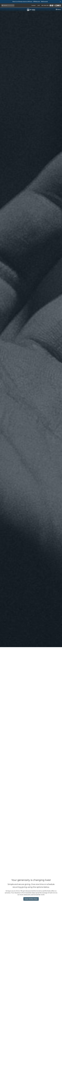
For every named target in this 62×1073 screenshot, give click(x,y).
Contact (33, 5)
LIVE (38, 5)
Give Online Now (31, 899)
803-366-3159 (45, 5)
